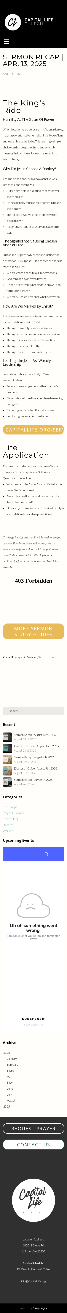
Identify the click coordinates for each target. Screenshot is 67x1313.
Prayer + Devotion (26, 657)
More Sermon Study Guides (33, 631)
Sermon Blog (46, 657)
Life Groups (10, 807)
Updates (8, 825)
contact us (33, 1144)
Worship (8, 831)
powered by (33, 1308)
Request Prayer (33, 1128)
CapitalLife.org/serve (35, 429)
